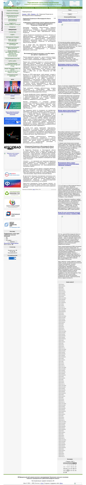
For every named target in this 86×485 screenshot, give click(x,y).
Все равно (8, 240)
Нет (7, 238)
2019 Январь (62, 322)
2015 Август (62, 290)
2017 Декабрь (62, 310)
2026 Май (61, 451)
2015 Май (61, 287)
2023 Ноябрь (62, 406)
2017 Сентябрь (62, 308)
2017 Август (62, 307)
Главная (24, 14)
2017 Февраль (62, 302)
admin (34, 189)
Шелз (61, 483)
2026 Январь (62, 445)
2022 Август (62, 384)
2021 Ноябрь (62, 370)
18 (73, 468)
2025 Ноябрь (62, 442)
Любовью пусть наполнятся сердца (13, 95)
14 (66, 468)
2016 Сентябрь (62, 297)
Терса (74, 1)
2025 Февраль (62, 429)
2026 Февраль (62, 447)
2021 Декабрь (62, 371)
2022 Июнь (61, 381)
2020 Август (62, 347)
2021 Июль (61, 364)
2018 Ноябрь (62, 319)
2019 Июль (61, 328)
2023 (29, 14)
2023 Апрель (62, 396)
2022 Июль (61, 382)
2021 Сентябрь (62, 367)
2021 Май (61, 361)
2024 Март (61, 412)
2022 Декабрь (62, 390)
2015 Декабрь (62, 294)
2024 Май (61, 415)
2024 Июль (61, 418)
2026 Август (62, 456)
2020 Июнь (61, 344)
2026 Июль (61, 454)
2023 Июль (61, 400)
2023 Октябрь (62, 405)
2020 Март (61, 340)
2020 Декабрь (62, 353)
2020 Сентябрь (62, 349)
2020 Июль (61, 346)
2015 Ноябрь (62, 293)
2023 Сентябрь (62, 403)
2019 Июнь (61, 326)
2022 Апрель (62, 377)
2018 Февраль (62, 311)
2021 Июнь (61, 362)
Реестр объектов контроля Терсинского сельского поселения (12, 113)
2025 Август (62, 438)
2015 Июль (61, 288)
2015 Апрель (62, 285)
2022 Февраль (62, 374)
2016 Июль (61, 296)
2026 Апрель (62, 450)
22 (37, 14)
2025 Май (61, 433)
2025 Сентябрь (62, 439)
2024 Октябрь (62, 423)
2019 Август (62, 329)
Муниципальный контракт (41, 7)
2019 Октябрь (62, 332)
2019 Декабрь (62, 335)
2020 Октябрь (62, 350)
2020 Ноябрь (62, 352)
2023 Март (61, 394)
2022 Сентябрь (62, 385)
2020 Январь (62, 337)
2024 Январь (62, 409)
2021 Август (62, 365)
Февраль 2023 (69, 461)
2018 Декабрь (62, 320)
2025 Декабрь (62, 444)
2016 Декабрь (62, 299)
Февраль (33, 14)
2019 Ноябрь (62, 334)
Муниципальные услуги (55, 7)
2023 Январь (62, 391)
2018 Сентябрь (62, 316)
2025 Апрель (62, 432)
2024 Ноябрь (62, 424)
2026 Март (61, 448)
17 (71, 468)
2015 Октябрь (62, 291)
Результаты (7, 243)
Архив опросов (14, 243)
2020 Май (61, 343)
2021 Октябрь (62, 368)
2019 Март (61, 323)
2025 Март (61, 430)
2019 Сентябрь (62, 331)
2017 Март (61, 304)
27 (64, 472)
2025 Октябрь (62, 441)
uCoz (42, 483)
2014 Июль (61, 284)
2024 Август (62, 420)
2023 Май (61, 397)
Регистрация (14, 7)
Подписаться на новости (28, 7)
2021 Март (61, 358)
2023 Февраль (62, 393)
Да (6, 237)
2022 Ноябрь (62, 388)
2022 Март (61, 376)
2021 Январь (62, 355)
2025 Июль (61, 436)
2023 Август (62, 402)
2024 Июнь (61, 417)
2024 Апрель (62, 414)
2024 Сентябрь (62, 421)
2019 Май (61, 325)
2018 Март (61, 313)
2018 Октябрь (62, 317)
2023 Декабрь (62, 408)
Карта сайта (7, 7)
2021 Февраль (62, 356)
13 (64, 468)
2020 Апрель (62, 341)
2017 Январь (62, 301)
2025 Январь (62, 427)
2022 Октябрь (62, 387)
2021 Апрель (62, 359)
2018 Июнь (61, 314)
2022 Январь (62, 373)
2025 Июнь (61, 435)
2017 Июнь (61, 305)
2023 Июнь (61, 399)
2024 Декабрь (62, 426)
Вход (19, 7)
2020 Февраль (62, 338)
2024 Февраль (62, 411)
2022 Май (61, 379)
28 (66, 472)
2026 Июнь (61, 453)
